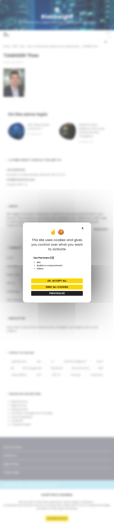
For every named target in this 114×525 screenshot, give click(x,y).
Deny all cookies (57, 287)
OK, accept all (57, 280)
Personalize (57, 293)
